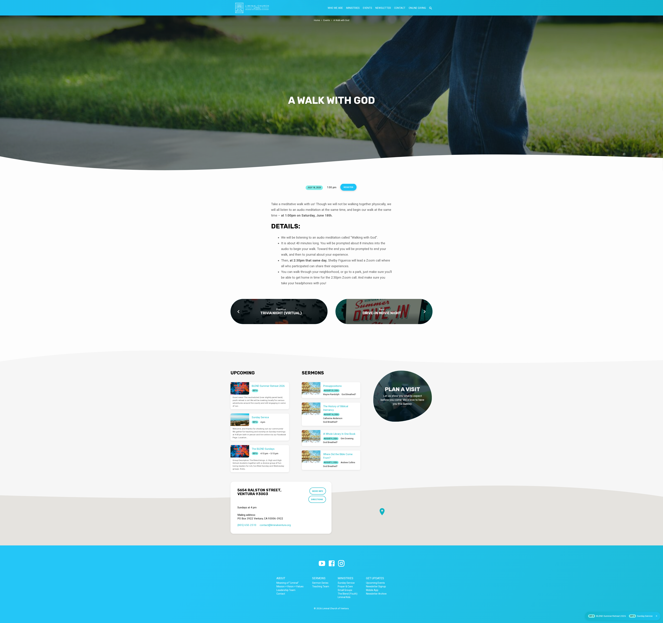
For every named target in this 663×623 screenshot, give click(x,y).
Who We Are (335, 8)
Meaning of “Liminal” (287, 582)
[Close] (656, 616)
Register (348, 187)
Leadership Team (285, 590)
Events (367, 8)
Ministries (353, 8)
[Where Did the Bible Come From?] (311, 456)
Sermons (318, 578)
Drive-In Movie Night (382, 313)
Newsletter (383, 8)
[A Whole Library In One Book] (311, 436)
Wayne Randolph (331, 394)
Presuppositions (332, 386)
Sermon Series (320, 582)
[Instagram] (341, 563)
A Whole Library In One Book (339, 433)
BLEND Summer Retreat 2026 (268, 386)
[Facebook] (331, 563)
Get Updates (375, 578)
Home (317, 20)
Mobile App (372, 590)
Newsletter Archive (376, 593)
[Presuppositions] (311, 388)
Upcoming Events (375, 582)
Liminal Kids (344, 597)
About (280, 578)
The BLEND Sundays (263, 448)
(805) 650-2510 (246, 525)
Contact (399, 8)
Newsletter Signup (376, 586)
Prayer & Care (345, 586)
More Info (317, 491)
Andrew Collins (348, 462)
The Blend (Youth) (347, 593)
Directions (317, 499)
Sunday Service (260, 417)
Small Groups (345, 590)
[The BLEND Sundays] (239, 451)
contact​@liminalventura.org (275, 525)
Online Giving (417, 8)
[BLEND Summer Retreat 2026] (239, 388)
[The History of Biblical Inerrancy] (311, 409)
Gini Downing (347, 438)
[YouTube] (322, 563)
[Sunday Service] (239, 420)
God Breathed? (349, 394)
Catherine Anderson (332, 418)
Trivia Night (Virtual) (281, 313)
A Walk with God (341, 20)
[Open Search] (431, 8)
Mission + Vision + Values (290, 586)
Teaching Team (320, 586)
